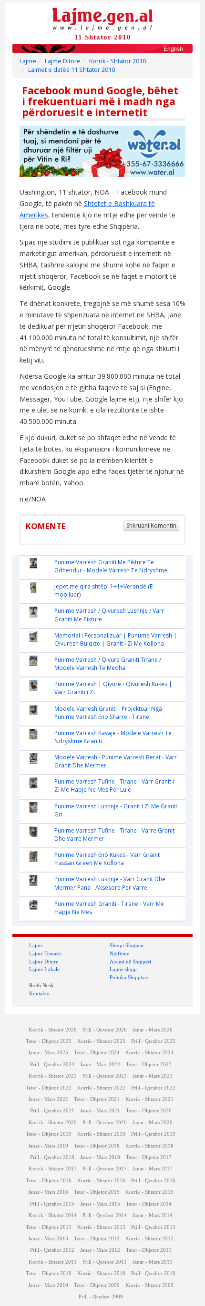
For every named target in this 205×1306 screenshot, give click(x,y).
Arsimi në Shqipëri (130, 961)
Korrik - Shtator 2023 (53, 1076)
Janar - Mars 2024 (100, 1064)
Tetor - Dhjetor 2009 (97, 1285)
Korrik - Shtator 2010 (117, 61)
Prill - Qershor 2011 (104, 1262)
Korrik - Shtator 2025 (101, 1041)
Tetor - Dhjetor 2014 (149, 1204)
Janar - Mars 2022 (48, 1099)
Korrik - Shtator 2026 (53, 1029)
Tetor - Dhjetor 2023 (149, 1064)
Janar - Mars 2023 (153, 1076)
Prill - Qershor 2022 (153, 1087)
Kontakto (39, 993)
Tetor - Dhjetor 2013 (49, 1227)
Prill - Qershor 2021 (52, 1110)
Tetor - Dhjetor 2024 (97, 1052)
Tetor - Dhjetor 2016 (49, 1180)
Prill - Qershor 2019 (153, 1134)
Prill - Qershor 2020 (104, 1122)
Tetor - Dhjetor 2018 (97, 1146)
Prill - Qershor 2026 (104, 1029)
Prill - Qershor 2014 (104, 1215)
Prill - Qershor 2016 (153, 1180)
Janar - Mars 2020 (153, 1122)
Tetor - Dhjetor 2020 (149, 1110)
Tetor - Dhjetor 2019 (49, 1134)
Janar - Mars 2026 (153, 1029)
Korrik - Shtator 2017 (53, 1168)
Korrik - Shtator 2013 (101, 1227)
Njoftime (119, 953)
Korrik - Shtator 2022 (101, 1087)
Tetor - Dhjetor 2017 (149, 1157)
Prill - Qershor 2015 (52, 1204)
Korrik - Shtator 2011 (53, 1262)
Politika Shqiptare (129, 977)
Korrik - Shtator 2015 (149, 1192)
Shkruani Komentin (151, 525)
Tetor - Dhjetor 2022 (49, 1087)
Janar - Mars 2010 (48, 1285)
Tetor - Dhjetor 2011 (149, 1250)
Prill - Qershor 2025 (153, 1041)
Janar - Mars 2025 (48, 1052)
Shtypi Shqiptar (127, 945)
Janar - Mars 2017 (153, 1168)
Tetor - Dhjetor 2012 (97, 1238)
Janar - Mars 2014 (153, 1215)
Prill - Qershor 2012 (52, 1250)
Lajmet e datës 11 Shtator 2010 (71, 70)
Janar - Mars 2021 (100, 1110)
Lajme (28, 61)
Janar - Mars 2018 (100, 1157)
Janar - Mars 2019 (48, 1146)
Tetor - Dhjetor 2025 (49, 1041)
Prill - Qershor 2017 (104, 1168)
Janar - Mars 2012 (100, 1250)
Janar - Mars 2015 (100, 1204)
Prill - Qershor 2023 (104, 1076)
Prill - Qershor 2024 (52, 1064)
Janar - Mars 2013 (48, 1238)
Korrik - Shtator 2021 (149, 1099)
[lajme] (102, 18)
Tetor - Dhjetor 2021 (97, 1099)
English (173, 49)
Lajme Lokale (44, 969)
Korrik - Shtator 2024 (149, 1052)
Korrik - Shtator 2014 (53, 1215)
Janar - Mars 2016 (48, 1192)
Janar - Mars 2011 (153, 1262)
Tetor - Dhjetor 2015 (97, 1192)
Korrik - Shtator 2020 (53, 1122)
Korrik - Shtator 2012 (149, 1238)
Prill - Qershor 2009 (101, 1296)
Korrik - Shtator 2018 (149, 1146)
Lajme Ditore (63, 61)
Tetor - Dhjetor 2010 (49, 1273)
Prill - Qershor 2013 (153, 1227)
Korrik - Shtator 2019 (101, 1134)
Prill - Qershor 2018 (52, 1157)
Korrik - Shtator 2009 (149, 1285)
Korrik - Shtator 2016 (101, 1180)
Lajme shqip (123, 969)
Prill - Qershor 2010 (153, 1273)
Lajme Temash (45, 953)
